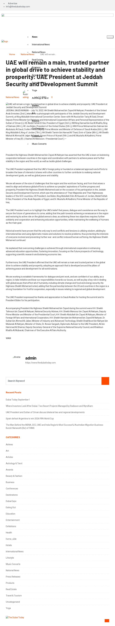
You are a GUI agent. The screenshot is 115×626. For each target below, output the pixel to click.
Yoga (8, 608)
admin (26, 97)
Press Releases (13, 576)
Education (10, 514)
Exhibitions (11, 526)
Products (10, 583)
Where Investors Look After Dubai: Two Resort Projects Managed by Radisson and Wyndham (49, 406)
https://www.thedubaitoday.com (40, 362)
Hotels (9, 545)
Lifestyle (10, 558)
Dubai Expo (11, 501)
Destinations (12, 495)
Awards (9, 469)
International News (41, 44)
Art (7, 451)
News (34, 37)
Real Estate (11, 589)
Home (12, 54)
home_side (11, 539)
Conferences (12, 488)
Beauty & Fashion (14, 476)
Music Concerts (13, 564)
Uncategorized (13, 602)
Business (10, 482)
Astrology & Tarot (14, 463)
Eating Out (11, 507)
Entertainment (13, 520)
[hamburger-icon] (110, 36)
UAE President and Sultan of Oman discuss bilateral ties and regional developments (45, 412)
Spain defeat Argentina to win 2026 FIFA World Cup (30, 418)
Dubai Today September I (18, 399)
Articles (9, 457)
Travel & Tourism (14, 595)
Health (9, 532)
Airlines (9, 444)
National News (27, 54)
